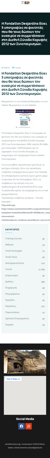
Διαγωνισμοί (11, 275)
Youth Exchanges (13, 250)
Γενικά (18, 67)
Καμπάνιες (10, 306)
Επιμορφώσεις (12, 293)
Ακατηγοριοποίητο (14, 263)
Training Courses (13, 238)
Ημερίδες (10, 300)
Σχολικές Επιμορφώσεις (17, 318)
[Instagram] (28, 426)
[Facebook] (21, 426)
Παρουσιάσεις (12, 312)
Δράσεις (9, 281)
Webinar (9, 244)
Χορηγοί (9, 324)
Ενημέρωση (11, 287)
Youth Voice (11, 257)
